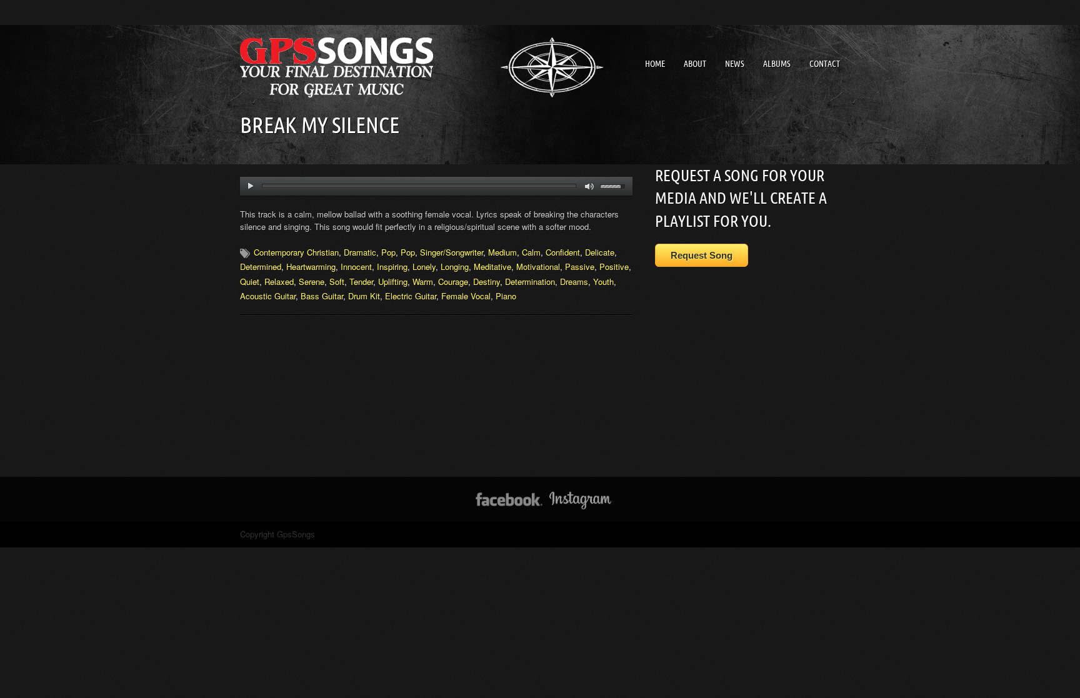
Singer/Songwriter (451, 252)
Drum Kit (364, 296)
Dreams (574, 281)
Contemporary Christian (296, 252)
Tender (361, 281)
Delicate (599, 252)
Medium (502, 252)
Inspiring (392, 266)
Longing (455, 266)
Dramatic (360, 252)
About (695, 64)
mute (589, 186)
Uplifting (393, 281)
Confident (563, 252)
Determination (530, 281)
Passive (579, 266)
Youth (603, 281)
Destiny (486, 281)
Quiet (249, 281)
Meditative (492, 266)
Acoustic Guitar (268, 296)
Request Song (701, 255)
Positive (614, 266)
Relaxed (279, 281)
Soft (336, 281)
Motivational (538, 266)
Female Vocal (466, 296)
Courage (453, 281)
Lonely (424, 266)
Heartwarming (311, 266)
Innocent (356, 266)
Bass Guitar (322, 296)
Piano (506, 296)
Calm (531, 252)
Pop (388, 252)
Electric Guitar (410, 296)
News (734, 64)
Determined (260, 266)
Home (655, 64)
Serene (311, 281)
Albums (777, 64)
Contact (824, 64)
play (250, 186)
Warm (422, 281)
